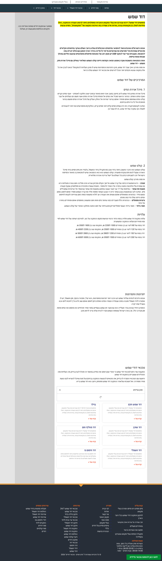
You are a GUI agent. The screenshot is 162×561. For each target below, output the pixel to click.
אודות (107, 8)
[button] (60, 390)
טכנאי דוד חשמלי (76, 8)
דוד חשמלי (136, 450)
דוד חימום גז (90, 450)
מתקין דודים (40, 8)
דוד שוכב (137, 427)
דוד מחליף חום (89, 427)
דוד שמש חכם (135, 404)
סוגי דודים (95, 8)
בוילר (93, 404)
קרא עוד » (138, 418)
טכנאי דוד (57, 8)
